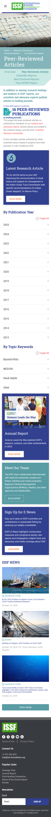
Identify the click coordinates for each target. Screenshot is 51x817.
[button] (5, 6)
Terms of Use (8, 741)
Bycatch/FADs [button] (10, 359)
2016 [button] (6, 309)
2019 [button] (6, 281)
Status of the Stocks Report (14, 779)
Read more (16, 199)
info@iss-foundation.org (13, 757)
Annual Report (9, 773)
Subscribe (13, 549)
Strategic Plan (9, 770)
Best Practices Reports (26, 79)
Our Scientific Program (34, 53)
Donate (5, 782)
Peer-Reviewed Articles (35, 71)
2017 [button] (6, 300)
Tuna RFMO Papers (27, 82)
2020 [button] (6, 271)
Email (5, 795)
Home (6, 50)
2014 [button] (6, 328)
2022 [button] (6, 253)
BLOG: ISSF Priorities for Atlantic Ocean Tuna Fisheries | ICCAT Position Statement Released (23, 600)
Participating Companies (14, 776)
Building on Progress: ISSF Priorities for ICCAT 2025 (21, 643)
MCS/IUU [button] (8, 368)
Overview (10, 71)
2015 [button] (6, 318)
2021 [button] (6, 262)
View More (25, 707)
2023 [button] (6, 243)
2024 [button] (6, 234)
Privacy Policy (27, 741)
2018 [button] (6, 290)
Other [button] (6, 387)
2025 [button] (6, 224)
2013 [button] (6, 337)
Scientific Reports (26, 75)
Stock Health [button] (10, 378)
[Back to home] (26, 6)
